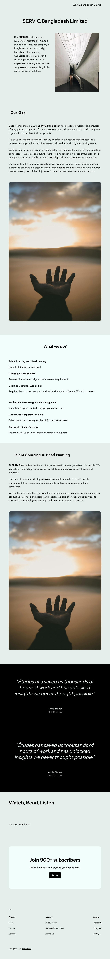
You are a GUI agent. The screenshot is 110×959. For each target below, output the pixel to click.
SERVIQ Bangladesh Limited (87, 4)
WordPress (26, 948)
